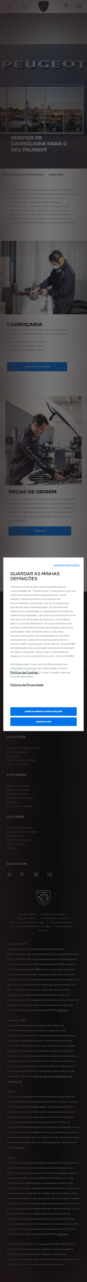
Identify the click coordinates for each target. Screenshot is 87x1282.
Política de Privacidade (26, 684)
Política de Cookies (24, 672)
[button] (67, 565)
